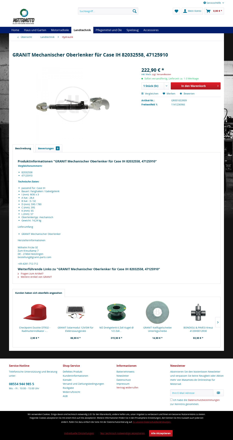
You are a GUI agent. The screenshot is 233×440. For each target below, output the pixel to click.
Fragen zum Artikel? (31, 273)
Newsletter (122, 375)
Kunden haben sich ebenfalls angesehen (38, 292)
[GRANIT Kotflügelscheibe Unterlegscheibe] (157, 312)
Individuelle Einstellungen (79, 433)
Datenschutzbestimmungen (204, 400)
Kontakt (67, 379)
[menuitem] (108, 11)
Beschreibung (23, 148)
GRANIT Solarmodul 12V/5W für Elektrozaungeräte (75, 329)
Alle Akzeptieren (161, 433)
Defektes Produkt (72, 371)
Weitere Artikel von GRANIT (36, 276)
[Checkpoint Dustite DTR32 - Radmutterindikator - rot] (35, 312)
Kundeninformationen (75, 375)
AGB (65, 396)
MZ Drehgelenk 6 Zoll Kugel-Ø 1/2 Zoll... (116, 329)
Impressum (122, 383)
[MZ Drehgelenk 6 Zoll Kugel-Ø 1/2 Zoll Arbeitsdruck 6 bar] (116, 312)
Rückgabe (68, 387)
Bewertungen (48, 148)
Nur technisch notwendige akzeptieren (122, 433)
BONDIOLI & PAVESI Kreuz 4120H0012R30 (198, 329)
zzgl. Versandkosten (161, 74)
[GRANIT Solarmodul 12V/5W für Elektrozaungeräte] (75, 312)
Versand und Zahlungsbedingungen (83, 383)
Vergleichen (151, 93)
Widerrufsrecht (71, 392)
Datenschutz (123, 379)
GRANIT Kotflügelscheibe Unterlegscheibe (157, 329)
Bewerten (189, 93)
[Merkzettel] (176, 11)
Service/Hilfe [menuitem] (214, 2)
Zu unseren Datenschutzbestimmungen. (152, 422)
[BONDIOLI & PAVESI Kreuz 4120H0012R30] (198, 312)
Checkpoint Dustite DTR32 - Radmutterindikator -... (34, 329)
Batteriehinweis (125, 371)
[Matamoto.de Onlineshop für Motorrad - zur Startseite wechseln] (23, 16)
